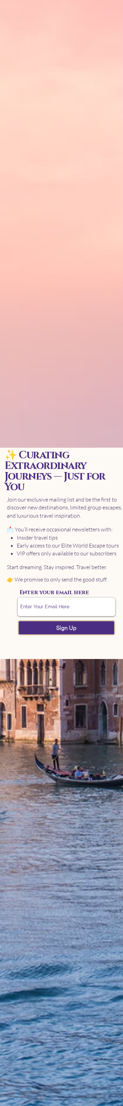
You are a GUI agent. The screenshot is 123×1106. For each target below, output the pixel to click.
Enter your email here (54, 592)
